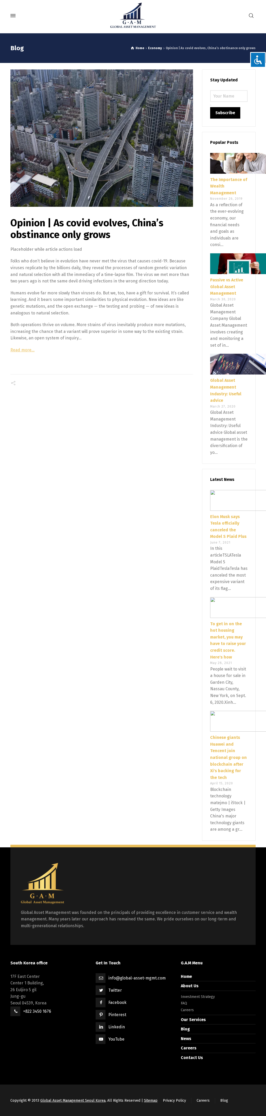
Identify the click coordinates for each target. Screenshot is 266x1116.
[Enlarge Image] (101, 138)
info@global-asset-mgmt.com (137, 978)
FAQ (184, 1003)
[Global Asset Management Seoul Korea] (133, 16)
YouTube (116, 1039)
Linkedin (116, 1026)
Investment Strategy (198, 997)
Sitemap (150, 1100)
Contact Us (192, 1057)
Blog (185, 1029)
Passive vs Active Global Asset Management (226, 287)
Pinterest (117, 1014)
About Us (189, 985)
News (186, 1038)
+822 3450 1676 (37, 1011)
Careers (187, 1010)
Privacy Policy (174, 1100)
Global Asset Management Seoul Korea (72, 1100)
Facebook (117, 1002)
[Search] (251, 15)
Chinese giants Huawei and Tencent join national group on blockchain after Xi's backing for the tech (228, 757)
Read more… (22, 349)
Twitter (115, 990)
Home (186, 976)
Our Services (193, 1019)
